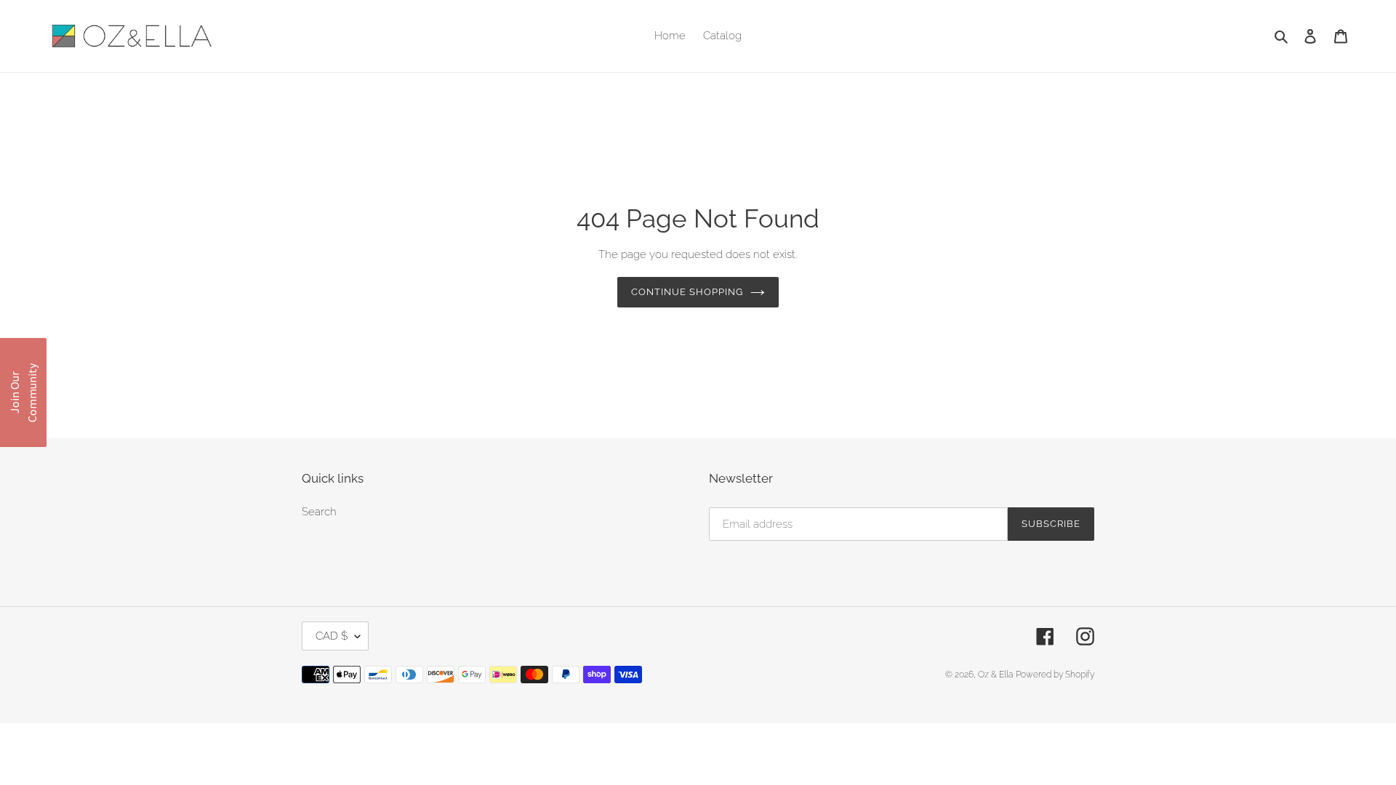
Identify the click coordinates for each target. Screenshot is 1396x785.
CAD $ (332, 636)
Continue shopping (687, 291)
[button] (23, 392)
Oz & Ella (995, 674)
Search (319, 511)
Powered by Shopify (1055, 674)
